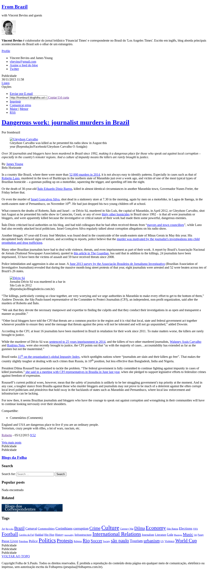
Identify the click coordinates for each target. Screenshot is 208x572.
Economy (156, 528)
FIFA (195, 529)
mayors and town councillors (165, 225)
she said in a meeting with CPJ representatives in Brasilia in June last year (72, 372)
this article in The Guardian (91, 253)
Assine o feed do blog (24, 65)
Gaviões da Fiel (26, 534)
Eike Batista (172, 528)
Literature (160, 534)
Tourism (136, 541)
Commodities (46, 528)
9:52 (33, 435)
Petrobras (23, 541)
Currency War (126, 528)
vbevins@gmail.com (23, 61)
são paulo (120, 540)
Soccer (96, 540)
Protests (65, 540)
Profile (6, 51)
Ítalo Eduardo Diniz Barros (54, 188)
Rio (86, 540)
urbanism (152, 540)
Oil (195, 535)
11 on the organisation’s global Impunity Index (49, 356)
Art (3, 528)
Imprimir (15, 101)
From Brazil (15, 6)
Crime (95, 528)
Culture (110, 527)
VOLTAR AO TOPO (16, 556)
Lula (170, 534)
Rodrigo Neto (16, 345)
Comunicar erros (20, 105)
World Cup (186, 540)
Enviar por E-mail (21, 93)
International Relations (116, 534)
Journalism (148, 534)
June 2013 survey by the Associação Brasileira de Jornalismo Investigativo (117, 264)
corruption (81, 528)
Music (188, 534)
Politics (47, 540)
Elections (185, 528)
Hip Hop (49, 534)
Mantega (178, 535)
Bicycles (9, 529)
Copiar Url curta (58, 97)
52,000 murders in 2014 (84, 174)
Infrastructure (83, 534)
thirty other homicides (116, 214)
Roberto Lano (11, 178)
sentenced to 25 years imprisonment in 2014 (77, 341)
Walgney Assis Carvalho (185, 341)
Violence (169, 541)
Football (10, 534)
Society (106, 541)
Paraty (201, 534)
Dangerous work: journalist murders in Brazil (65, 122)
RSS (13, 112)
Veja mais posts (11, 442)
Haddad (39, 534)
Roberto (7, 435)
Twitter (14, 69)
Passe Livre (10, 541)
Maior (14, 109)
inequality (69, 535)
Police (33, 541)
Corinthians (64, 528)
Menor (24, 109)
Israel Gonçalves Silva (45, 199)
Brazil (19, 528)
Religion (78, 541)
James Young (14, 164)
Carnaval (31, 528)
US (162, 541)
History (59, 534)
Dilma (139, 528)
